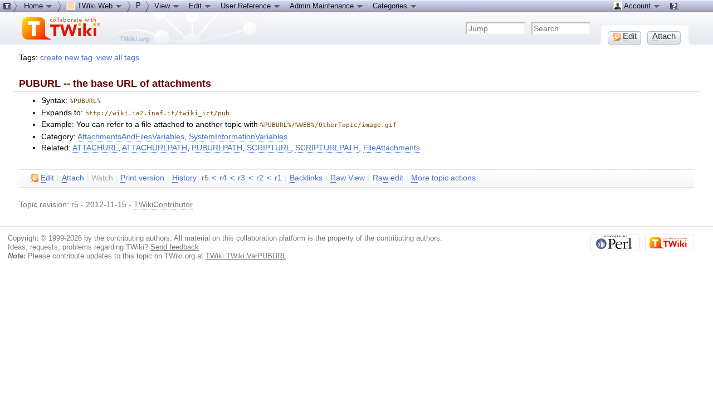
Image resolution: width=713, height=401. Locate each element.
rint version (142, 178)
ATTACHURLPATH (154, 148)
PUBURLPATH (217, 148)
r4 (223, 178)
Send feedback (174, 247)
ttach (73, 178)
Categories (391, 6)
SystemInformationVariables (238, 137)
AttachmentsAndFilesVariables (130, 137)
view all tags (117, 57)
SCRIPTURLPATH (327, 148)
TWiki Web (95, 6)
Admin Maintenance (323, 6)
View (163, 6)
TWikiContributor (163, 204)
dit (47, 178)
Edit (196, 6)
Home (34, 6)
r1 (278, 178)
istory (184, 178)
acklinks (306, 178)
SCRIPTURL (269, 148)
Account (637, 6)
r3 (241, 178)
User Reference (247, 6)
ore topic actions (443, 178)
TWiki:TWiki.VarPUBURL (246, 256)
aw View (347, 178)
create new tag (66, 57)
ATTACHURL (95, 148)
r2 (259, 178)
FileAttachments (391, 148)
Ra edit (388, 178)
